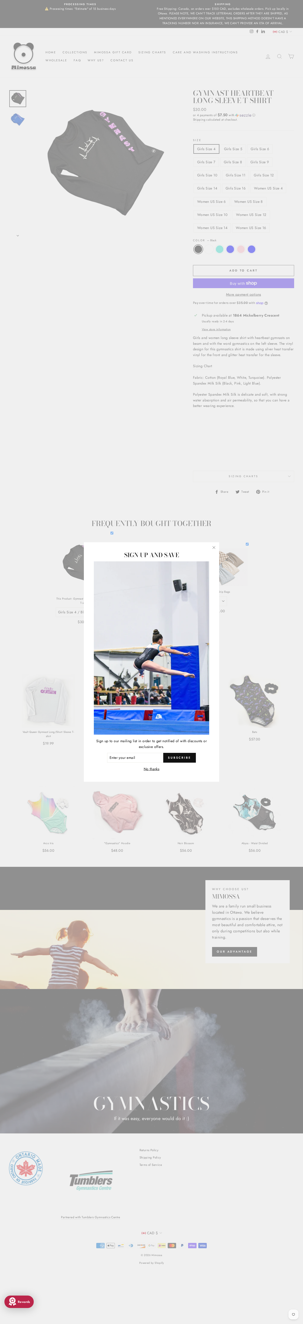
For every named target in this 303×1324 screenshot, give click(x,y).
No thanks (151, 768)
